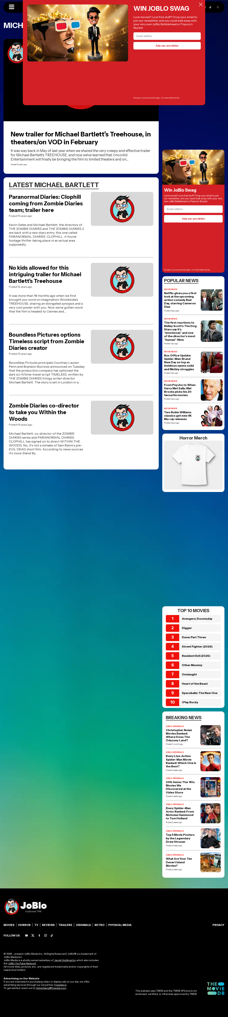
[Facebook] (39, 935)
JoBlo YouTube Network (22, 963)
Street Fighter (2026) (197, 646)
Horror (24, 925)
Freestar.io (60, 984)
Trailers (65, 925)
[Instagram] (45, 935)
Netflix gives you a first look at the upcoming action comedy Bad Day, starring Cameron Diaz (180, 300)
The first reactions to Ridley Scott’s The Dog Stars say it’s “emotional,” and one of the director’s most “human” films (180, 331)
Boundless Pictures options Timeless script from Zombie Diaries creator (46, 341)
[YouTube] (26, 935)
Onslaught (189, 674)
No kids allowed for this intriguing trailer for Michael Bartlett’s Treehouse (45, 274)
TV (36, 925)
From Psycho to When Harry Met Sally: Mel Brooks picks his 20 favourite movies (180, 390)
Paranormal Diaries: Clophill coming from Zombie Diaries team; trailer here (46, 203)
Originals (83, 925)
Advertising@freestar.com (51, 988)
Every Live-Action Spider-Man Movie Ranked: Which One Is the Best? (181, 761)
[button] (11, 7)
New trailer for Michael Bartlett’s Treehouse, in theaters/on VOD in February (81, 138)
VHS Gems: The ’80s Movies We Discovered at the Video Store (180, 787)
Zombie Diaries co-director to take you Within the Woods (44, 412)
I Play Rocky (190, 702)
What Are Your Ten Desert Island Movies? (179, 862)
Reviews (48, 925)
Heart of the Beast (195, 683)
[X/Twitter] (32, 935)
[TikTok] (210, 7)
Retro (100, 925)
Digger (187, 628)
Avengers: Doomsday (197, 618)
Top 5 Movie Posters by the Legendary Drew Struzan (180, 838)
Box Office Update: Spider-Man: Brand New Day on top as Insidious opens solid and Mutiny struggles (179, 362)
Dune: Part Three (194, 637)
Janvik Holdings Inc (65, 960)
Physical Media (120, 925)
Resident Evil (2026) (196, 656)
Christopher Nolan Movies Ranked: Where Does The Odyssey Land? (179, 735)
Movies (9, 925)
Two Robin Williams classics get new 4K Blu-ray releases (178, 416)
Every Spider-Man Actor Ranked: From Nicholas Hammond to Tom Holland (180, 813)
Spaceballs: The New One (199, 693)
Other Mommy (192, 665)
